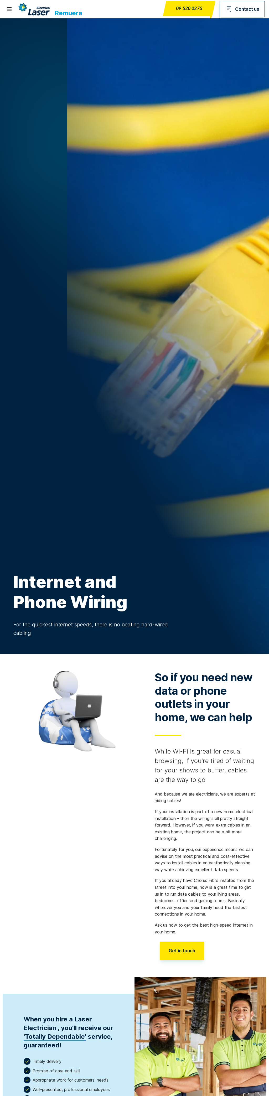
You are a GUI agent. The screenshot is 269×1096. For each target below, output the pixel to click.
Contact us (247, 9)
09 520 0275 (189, 8)
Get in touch (182, 950)
